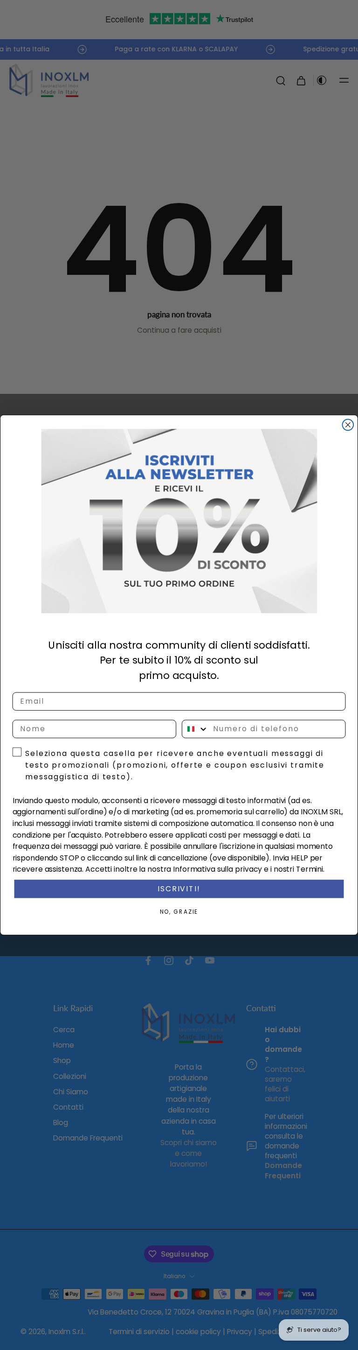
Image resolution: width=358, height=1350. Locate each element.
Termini (309, 869)
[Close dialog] (348, 425)
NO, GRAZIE (179, 912)
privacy (248, 869)
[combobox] (195, 728)
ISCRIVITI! (179, 888)
